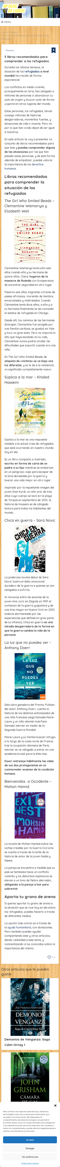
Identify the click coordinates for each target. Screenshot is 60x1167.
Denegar (30, 1148)
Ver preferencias (30, 1157)
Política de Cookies (30, 1163)
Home (4, 32)
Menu (7, 22)
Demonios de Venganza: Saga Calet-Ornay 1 (27, 1042)
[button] (55, 1105)
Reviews (14, 32)
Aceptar (30, 1140)
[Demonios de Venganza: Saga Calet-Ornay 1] (30, 1007)
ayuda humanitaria (19, 927)
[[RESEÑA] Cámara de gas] (30, 1081)
